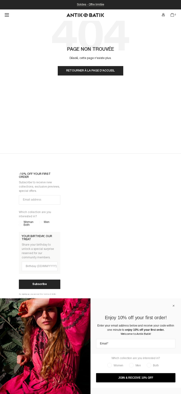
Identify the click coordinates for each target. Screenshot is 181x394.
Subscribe (39, 284)
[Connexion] (163, 15)
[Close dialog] (174, 306)
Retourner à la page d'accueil (90, 70)
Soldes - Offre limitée (90, 4)
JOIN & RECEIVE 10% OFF (135, 377)
